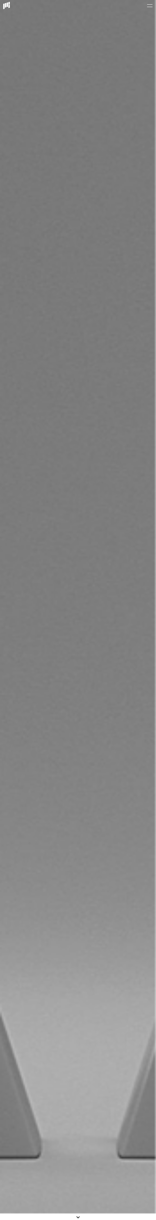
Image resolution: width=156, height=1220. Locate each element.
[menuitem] (150, 5)
